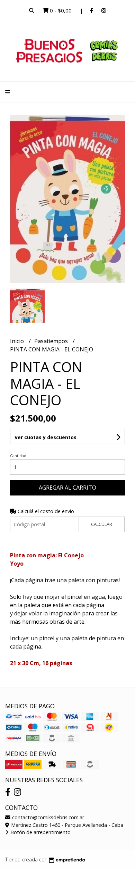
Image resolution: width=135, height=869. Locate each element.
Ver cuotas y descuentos (45, 437)
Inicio (17, 341)
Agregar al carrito (67, 487)
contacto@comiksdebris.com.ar (47, 817)
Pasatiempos (51, 341)
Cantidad (18, 455)
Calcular (101, 524)
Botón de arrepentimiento (40, 832)
